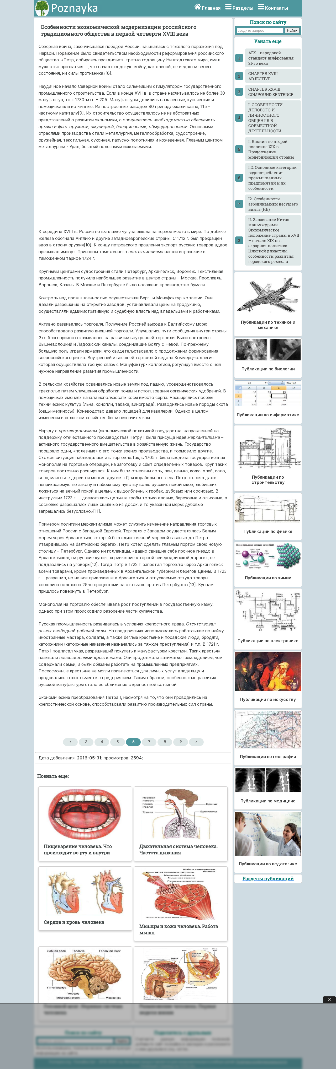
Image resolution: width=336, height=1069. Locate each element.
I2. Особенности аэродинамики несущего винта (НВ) (273, 204)
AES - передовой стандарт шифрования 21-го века (271, 58)
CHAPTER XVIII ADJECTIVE (263, 76)
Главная (211, 8)
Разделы (243, 8)
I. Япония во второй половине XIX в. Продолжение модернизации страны (271, 149)
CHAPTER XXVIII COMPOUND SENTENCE (270, 92)
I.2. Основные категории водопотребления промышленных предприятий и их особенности (272, 178)
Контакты (276, 8)
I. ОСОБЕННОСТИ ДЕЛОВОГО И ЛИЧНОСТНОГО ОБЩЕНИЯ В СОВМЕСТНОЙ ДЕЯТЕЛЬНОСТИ (265, 117)
